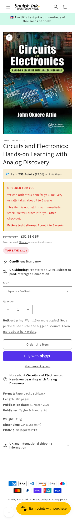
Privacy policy (59, 499)
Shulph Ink (22, 499)
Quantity (8, 301)
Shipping (23, 242)
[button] (8, 6)
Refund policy (40, 499)
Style (6, 283)
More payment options (37, 366)
